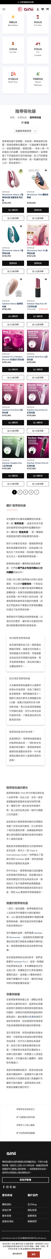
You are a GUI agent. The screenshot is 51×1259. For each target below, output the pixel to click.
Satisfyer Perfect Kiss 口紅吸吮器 (37, 464)
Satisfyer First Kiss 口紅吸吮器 (12, 411)
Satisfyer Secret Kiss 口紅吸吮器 (37, 411)
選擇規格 (38, 210)
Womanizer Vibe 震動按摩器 (37, 196)
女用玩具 (22, 117)
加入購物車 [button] (13, 210)
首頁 (12, 117)
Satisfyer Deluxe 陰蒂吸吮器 (12, 305)
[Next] (36, 492)
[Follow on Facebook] (4, 1187)
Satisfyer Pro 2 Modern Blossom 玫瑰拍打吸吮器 (13, 358)
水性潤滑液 (32, 1016)
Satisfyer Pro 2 (21, 961)
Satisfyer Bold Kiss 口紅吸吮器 (37, 358)
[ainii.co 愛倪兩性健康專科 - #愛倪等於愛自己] (25, 9)
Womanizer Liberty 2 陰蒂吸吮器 (12, 251)
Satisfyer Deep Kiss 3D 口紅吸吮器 (37, 305)
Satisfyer (38, 932)
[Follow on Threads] (11, 1187)
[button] (4, 9)
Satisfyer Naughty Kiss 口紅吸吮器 (12, 464)
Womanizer (14, 937)
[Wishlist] (42, 9)
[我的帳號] (37, 9)
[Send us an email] (14, 1187)
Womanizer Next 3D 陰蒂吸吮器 (37, 251)
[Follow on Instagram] (7, 1187)
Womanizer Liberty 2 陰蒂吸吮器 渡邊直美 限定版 (12, 197)
